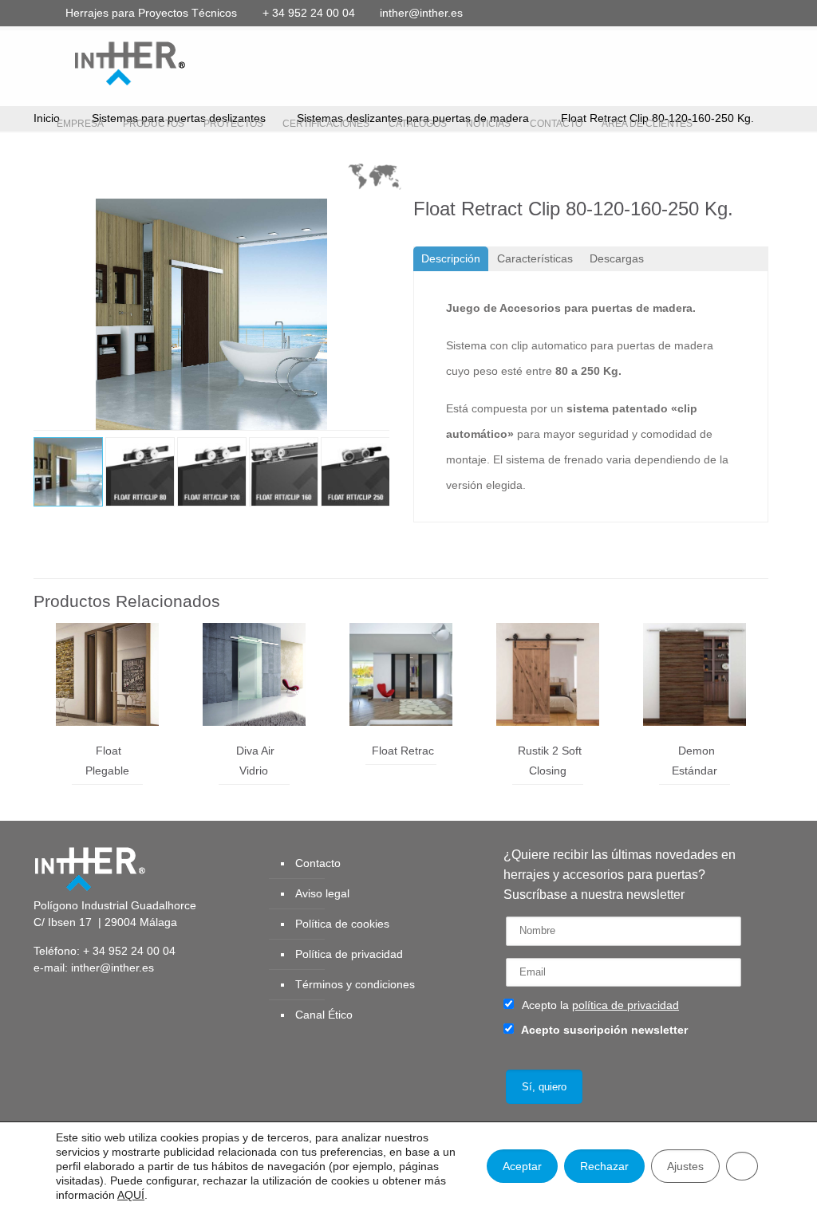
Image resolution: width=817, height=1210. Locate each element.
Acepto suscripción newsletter (603, 1029)
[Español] (374, 181)
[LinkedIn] (712, 12)
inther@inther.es (421, 12)
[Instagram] (755, 12)
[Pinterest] (733, 12)
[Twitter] (669, 12)
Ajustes (685, 1166)
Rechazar (604, 1166)
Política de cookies (342, 923)
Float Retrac (403, 750)
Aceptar (522, 1166)
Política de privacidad (349, 954)
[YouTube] (690, 12)
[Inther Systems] (109, 62)
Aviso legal (322, 893)
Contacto (318, 863)
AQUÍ (130, 1194)
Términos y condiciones (355, 984)
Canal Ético (324, 1014)
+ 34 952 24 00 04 (308, 12)
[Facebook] (647, 12)
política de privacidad (625, 1005)
